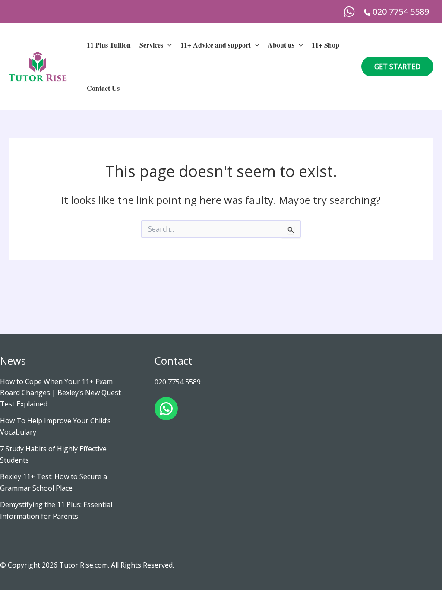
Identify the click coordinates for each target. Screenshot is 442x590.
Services (151, 45)
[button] (167, 45)
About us (281, 45)
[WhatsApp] (349, 12)
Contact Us (103, 88)
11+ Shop (325, 45)
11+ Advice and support (215, 45)
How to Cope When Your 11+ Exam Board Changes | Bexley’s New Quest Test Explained (60, 393)
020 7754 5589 (178, 382)
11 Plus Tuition (109, 45)
